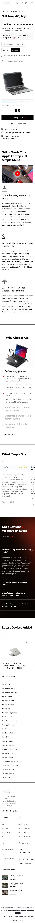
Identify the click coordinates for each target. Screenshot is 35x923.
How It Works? (7, 850)
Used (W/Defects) (8, 44)
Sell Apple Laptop (8, 725)
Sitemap (21, 920)
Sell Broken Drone (8, 701)
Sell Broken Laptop (8, 688)
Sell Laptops (23, 824)
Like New (5, 50)
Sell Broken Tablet (8, 733)
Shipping (31, 916)
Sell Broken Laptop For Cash (12, 761)
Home (4, 11)
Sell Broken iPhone (8, 717)
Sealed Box (15, 50)
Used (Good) (20, 44)
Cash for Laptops (8, 741)
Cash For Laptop (8, 745)
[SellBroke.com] (6, 3)
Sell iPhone (6, 709)
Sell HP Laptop (7, 757)
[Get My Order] (26, 3)
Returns (14, 920)
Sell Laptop (6, 684)
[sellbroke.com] (6, 792)
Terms (10, 916)
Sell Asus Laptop (8, 705)
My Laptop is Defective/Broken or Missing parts (18, 56)
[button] (9, 461)
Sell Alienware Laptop (10, 721)
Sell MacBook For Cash (10, 765)
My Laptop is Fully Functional (14, 61)
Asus (16, 11)
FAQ (3, 854)
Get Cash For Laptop (9, 749)
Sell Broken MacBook (9, 692)
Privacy (3, 916)
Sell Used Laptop (8, 769)
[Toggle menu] (31, 3)
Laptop (12, 11)
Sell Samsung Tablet (9, 713)
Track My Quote (8, 858)
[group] (14, 656)
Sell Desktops (24, 828)
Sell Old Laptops (8, 773)
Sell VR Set (6, 737)
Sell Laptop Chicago (9, 777)
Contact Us (6, 833)
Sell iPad (5, 729)
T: (24, 863)
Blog (3, 837)
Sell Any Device (24, 837)
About (4, 824)
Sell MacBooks (23, 833)
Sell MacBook (7, 697)
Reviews (5, 828)
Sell (8, 11)
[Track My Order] (17, 3)
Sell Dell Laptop (7, 753)
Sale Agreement (20, 916)
